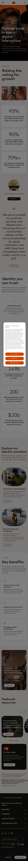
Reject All (14, 358)
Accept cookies (14, 354)
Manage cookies (14, 362)
